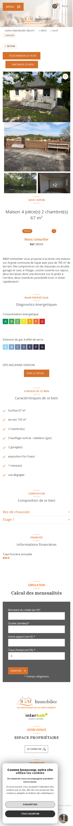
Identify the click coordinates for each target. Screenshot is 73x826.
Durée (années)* (18, 623)
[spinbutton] (36, 656)
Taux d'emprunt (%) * (21, 650)
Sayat (55, 31)
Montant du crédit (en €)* (24, 610)
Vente (44, 31)
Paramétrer (30, 804)
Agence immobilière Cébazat (20, 30)
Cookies (58, 809)
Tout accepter (30, 813)
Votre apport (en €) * (21, 637)
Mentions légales (63, 805)
